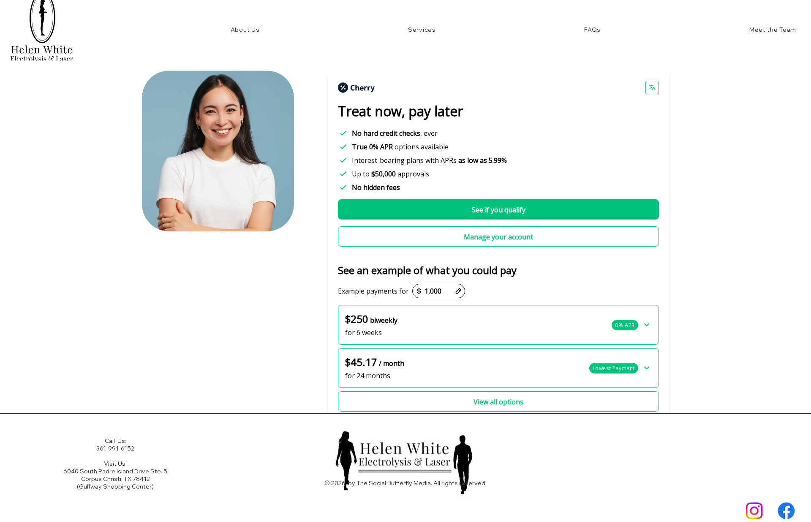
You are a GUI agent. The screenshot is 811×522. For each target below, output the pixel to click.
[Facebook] (786, 511)
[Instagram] (754, 511)
